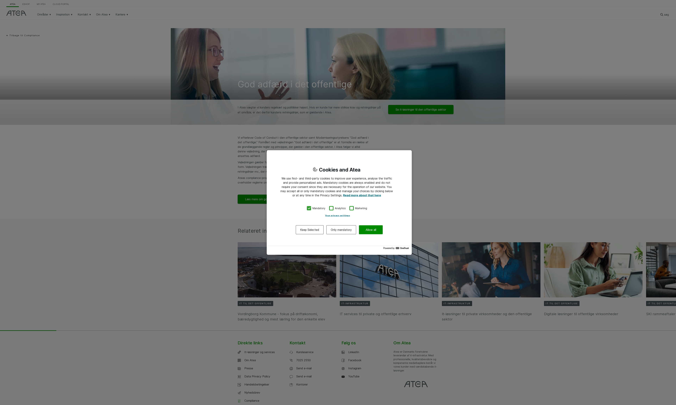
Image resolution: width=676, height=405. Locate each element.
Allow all (371, 229)
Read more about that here (362, 195)
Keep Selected (309, 229)
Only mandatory (341, 229)
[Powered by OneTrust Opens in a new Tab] (396, 249)
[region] (339, 202)
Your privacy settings (337, 215)
